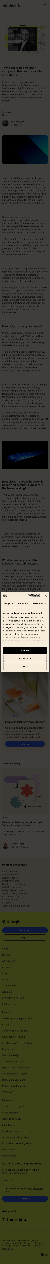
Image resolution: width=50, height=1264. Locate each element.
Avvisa (25, 666)
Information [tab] (22, 603)
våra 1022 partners (19, 617)
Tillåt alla (25, 650)
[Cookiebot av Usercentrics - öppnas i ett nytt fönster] (29, 595)
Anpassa (23, 658)
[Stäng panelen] (46, 596)
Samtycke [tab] (8, 603)
